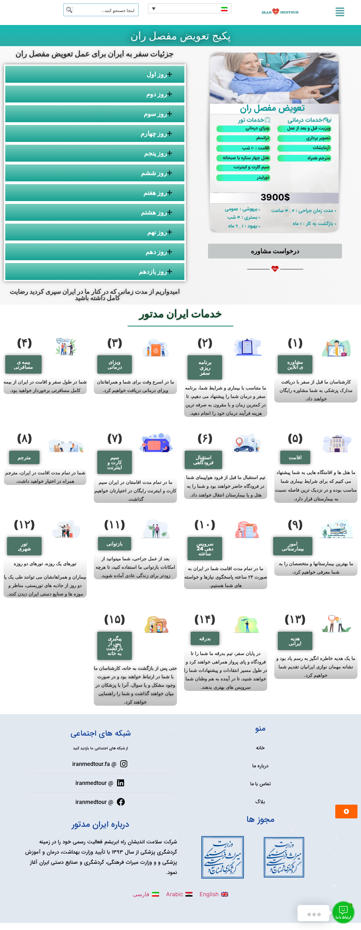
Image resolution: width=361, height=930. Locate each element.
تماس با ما (260, 784)
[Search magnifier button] (70, 10)
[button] (295, 364)
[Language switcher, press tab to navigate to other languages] (189, 8)
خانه (260, 748)
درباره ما (260, 766)
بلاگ (260, 802)
